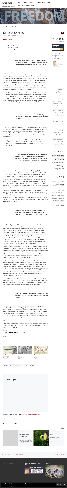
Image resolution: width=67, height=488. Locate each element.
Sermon (61, 137)
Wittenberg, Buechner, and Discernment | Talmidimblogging (58, 183)
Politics (57, 128)
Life (62, 121)
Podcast (61, 125)
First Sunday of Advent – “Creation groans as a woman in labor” (25, 434)
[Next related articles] (62, 427)
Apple (61, 94)
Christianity (8, 26)
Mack (56, 123)
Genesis (57, 116)
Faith (57, 114)
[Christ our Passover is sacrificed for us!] (25, 350)
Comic (61, 103)
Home (4, 26)
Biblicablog (56, 99)
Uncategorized (59, 145)
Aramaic (57, 96)
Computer (55, 108)
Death (54, 110)
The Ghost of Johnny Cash (58, 198)
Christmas (55, 103)
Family (61, 114)
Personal (61, 123)
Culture (61, 108)
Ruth (62, 132)
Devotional (60, 110)
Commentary (60, 105)
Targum (57, 141)
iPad (53, 121)
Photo (56, 125)
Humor (61, 119)
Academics (60, 89)
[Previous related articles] (59, 427)
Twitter (61, 143)
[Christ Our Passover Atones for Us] (41, 350)
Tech (62, 141)
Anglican (56, 94)
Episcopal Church (59, 112)
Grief (62, 116)
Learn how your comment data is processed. (30, 414)
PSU (62, 128)
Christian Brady (7, 35)
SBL (56, 134)
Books (54, 101)
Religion (61, 130)
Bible (62, 96)
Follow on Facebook (8, 463)
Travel (56, 143)
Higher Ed (55, 119)
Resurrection (56, 132)
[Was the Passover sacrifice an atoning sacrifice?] (10, 350)
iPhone (57, 121)
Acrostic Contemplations (57, 92)
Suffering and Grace (58, 139)
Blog (62, 99)
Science (61, 134)
